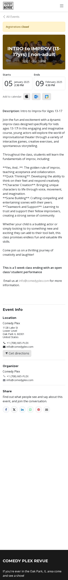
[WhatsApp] (30, 409)
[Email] (46, 409)
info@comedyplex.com (34, 281)
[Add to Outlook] (36, 96)
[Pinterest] (38, 409)
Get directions (18, 353)
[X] (14, 409)
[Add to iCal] (26, 96)
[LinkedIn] (22, 409)
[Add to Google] (46, 96)
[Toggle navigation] (61, 6)
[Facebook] (6, 409)
